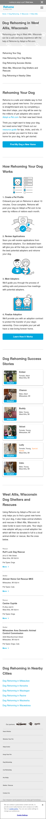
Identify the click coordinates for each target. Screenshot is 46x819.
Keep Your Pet (7, 754)
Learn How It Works (23, 336)
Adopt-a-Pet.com (11, 117)
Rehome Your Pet (8, 739)
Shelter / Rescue (8, 785)
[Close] (42, 805)
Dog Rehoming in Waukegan (16, 690)
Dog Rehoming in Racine (14, 695)
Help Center (6, 747)
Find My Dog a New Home (23, 144)
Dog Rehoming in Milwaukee (16, 680)
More (5, 566)
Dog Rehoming (14, 14)
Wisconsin (25, 14)
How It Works (7, 731)
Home (4, 14)
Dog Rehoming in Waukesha (16, 700)
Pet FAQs (6, 778)
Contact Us (6, 793)
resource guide (10, 129)
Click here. (29, 2)
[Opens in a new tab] (22, 724)
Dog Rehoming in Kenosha (15, 685)
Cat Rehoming (7, 770)
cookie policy (13, 809)
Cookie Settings (22, 815)
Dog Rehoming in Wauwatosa (17, 705)
